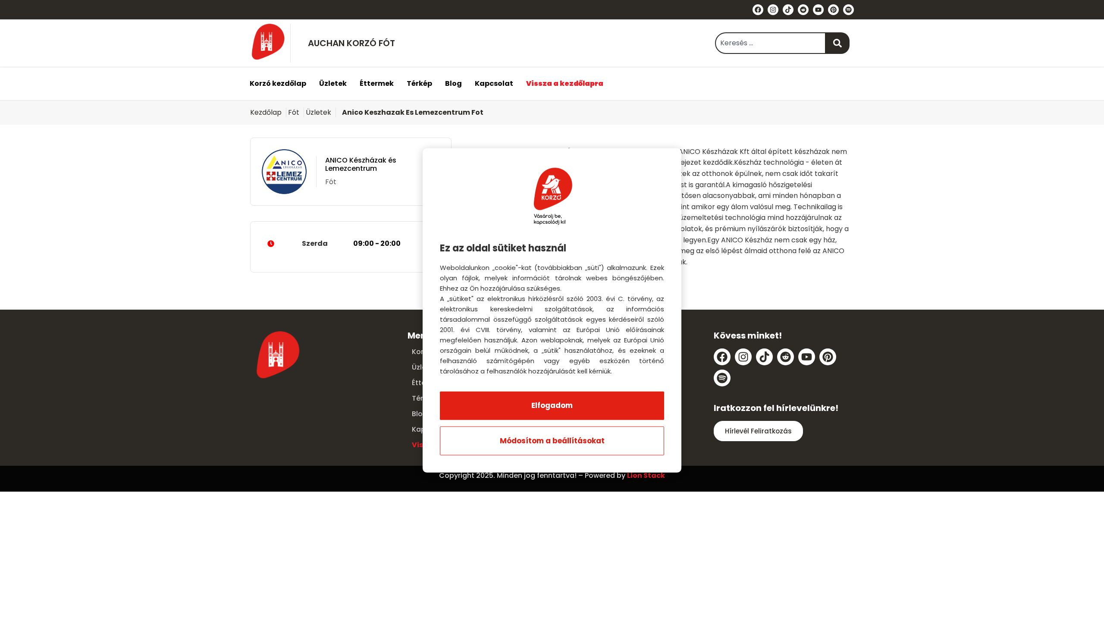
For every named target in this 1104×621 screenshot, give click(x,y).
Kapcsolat (494, 83)
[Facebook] (758, 9)
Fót (293, 112)
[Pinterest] (833, 9)
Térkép (419, 83)
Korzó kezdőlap (278, 83)
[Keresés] (838, 43)
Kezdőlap (266, 112)
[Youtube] (818, 9)
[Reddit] (803, 9)
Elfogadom (552, 405)
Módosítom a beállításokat (552, 441)
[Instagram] (773, 9)
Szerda (351, 243)
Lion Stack (646, 475)
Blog (453, 83)
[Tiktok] (788, 9)
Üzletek (333, 83)
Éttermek (377, 83)
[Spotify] (848, 9)
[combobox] (770, 43)
